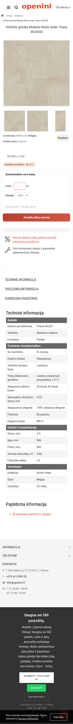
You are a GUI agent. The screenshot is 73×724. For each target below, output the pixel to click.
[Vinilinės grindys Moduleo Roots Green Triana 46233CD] (36, 73)
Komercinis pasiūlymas (21, 298)
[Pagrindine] (2, 16)
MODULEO (19, 16)
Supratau (58, 717)
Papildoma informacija (21, 289)
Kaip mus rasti (36, 697)
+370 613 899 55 (16, 576)
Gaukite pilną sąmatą (37, 217)
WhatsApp (36, 688)
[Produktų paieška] (16, 8)
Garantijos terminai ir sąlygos (33, 514)
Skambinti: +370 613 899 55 (36, 678)
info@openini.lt (16, 582)
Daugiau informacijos (28, 719)
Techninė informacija (20, 279)
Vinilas (9, 16)
